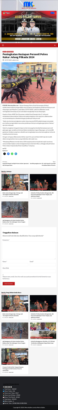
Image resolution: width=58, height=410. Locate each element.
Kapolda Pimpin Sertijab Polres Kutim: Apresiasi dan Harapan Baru (16, 163)
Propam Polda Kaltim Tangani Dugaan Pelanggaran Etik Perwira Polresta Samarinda (13, 368)
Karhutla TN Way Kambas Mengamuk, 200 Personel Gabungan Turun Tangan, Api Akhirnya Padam (42, 194)
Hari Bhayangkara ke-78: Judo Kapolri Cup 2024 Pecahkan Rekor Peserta (42, 163)
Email (32, 261)
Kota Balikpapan (38, 337)
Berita (4, 51)
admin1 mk (15, 60)
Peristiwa (37, 189)
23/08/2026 (6, 196)
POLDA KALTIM (10, 51)
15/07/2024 (8, 60)
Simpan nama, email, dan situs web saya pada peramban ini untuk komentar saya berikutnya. (27, 277)
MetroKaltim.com (30, 407)
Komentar (6, 240)
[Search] (55, 45)
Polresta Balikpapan (47, 337)
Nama (5, 261)
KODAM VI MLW (10, 216)
